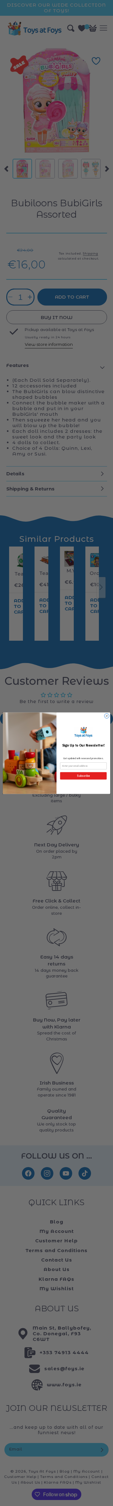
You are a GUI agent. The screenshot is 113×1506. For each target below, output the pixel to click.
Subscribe (83, 776)
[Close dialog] (106, 715)
